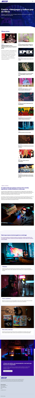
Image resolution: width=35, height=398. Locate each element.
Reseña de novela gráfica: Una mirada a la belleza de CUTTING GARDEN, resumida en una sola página (25, 74)
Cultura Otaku (20, 57)
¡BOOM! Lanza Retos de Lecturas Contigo (24, 132)
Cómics (19, 102)
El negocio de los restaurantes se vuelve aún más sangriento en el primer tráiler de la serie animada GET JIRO (25, 176)
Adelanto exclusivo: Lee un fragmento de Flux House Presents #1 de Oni (9, 47)
